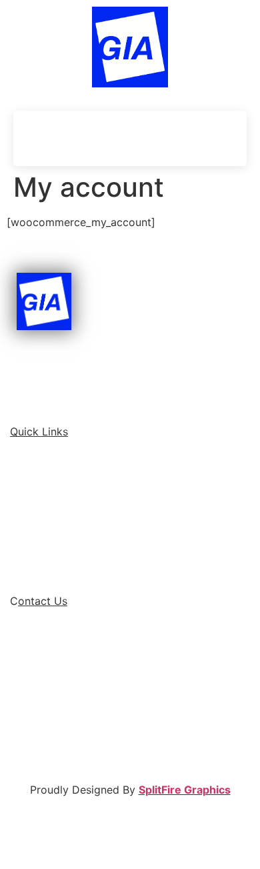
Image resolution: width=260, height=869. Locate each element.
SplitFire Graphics (185, 789)
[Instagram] (207, 138)
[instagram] (90, 730)
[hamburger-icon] (36, 138)
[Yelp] (230, 138)
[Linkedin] (183, 138)
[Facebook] (160, 138)
